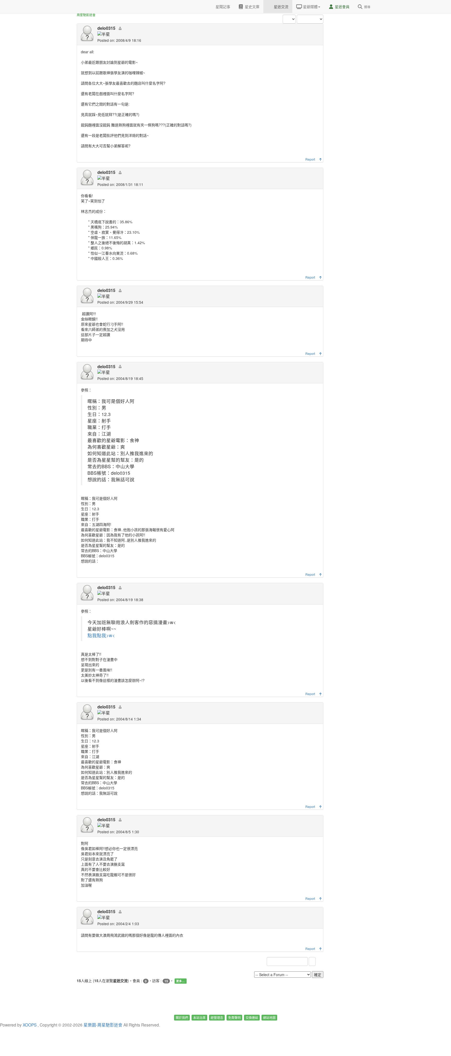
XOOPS (30, 1025)
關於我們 (182, 1017)
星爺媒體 (310, 6)
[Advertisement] (353, 78)
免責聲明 (234, 1017)
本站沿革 (199, 1017)
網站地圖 (269, 1017)
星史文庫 (251, 6)
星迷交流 (280, 6)
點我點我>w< (101, 635)
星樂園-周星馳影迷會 (103, 1025)
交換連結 (252, 1017)
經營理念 (217, 1017)
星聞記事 (222, 6)
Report (310, 159)
